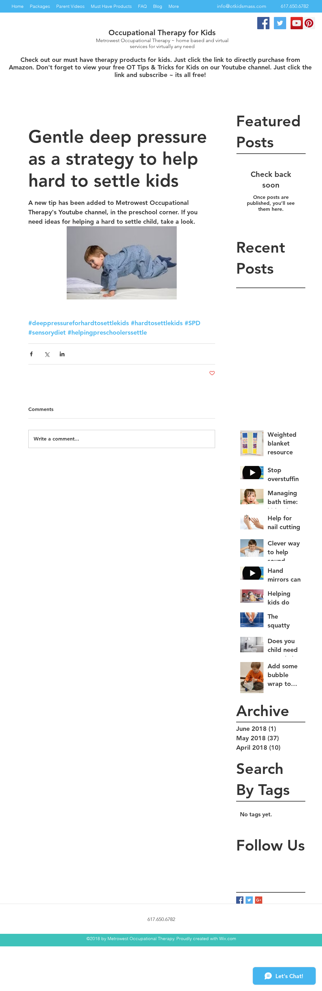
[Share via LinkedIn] (62, 354)
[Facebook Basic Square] (239, 900)
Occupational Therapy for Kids (162, 32)
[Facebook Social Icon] (263, 23)
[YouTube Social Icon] (297, 23)
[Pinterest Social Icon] (309, 23)
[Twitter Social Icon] (280, 23)
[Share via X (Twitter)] (47, 354)
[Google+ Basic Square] (258, 900)
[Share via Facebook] (31, 354)
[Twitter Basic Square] (249, 900)
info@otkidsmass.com (241, 6)
